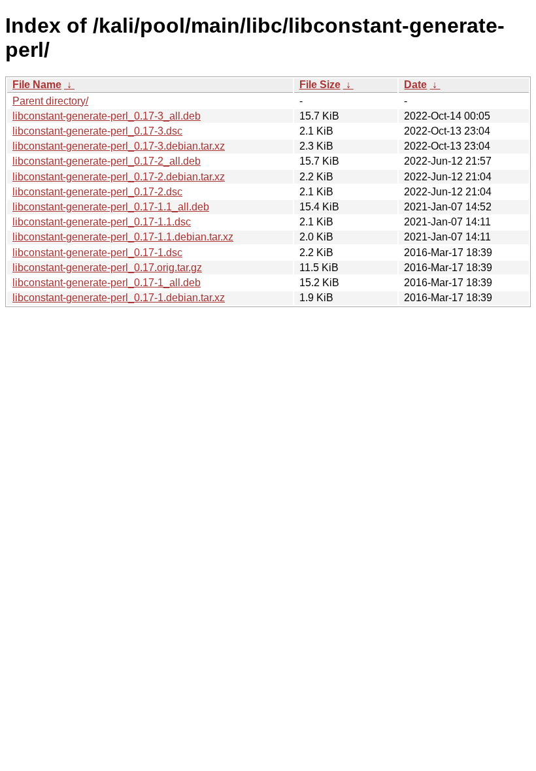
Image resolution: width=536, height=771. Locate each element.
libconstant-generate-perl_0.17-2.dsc (97, 191)
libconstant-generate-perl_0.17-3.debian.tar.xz (118, 146)
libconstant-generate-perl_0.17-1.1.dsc (101, 221)
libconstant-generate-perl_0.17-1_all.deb (106, 282)
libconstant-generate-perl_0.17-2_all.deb (106, 161)
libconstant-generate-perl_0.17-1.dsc (97, 252)
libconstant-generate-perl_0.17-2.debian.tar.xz (118, 176)
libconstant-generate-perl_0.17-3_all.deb (106, 116)
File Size (320, 84)
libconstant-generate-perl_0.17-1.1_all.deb (110, 206)
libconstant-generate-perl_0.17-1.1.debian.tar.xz (122, 236)
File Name (36, 84)
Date (415, 84)
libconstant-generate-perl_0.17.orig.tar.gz (107, 267)
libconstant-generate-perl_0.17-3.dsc (97, 131)
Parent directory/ (50, 101)
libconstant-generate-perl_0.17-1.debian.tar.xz (118, 297)
